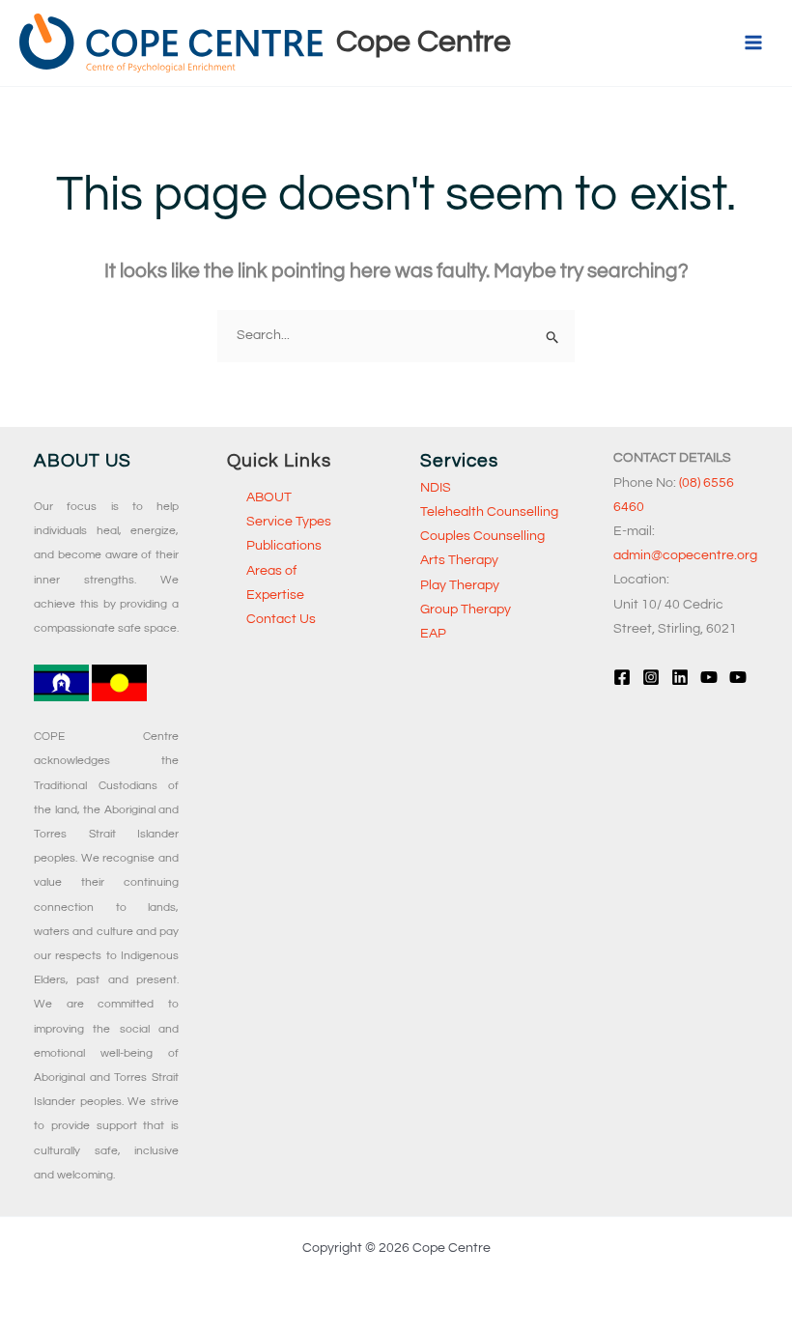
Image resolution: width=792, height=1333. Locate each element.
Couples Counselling (482, 536)
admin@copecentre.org (685, 555)
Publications (284, 546)
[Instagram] (651, 677)
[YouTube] (709, 677)
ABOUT (269, 497)
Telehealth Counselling (489, 512)
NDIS (435, 488)
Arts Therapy (459, 560)
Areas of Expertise (275, 583)
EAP (433, 633)
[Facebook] (622, 677)
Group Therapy (465, 609)
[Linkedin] (680, 677)
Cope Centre (423, 42)
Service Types (288, 521)
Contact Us (281, 619)
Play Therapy (459, 585)
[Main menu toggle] (753, 43)
